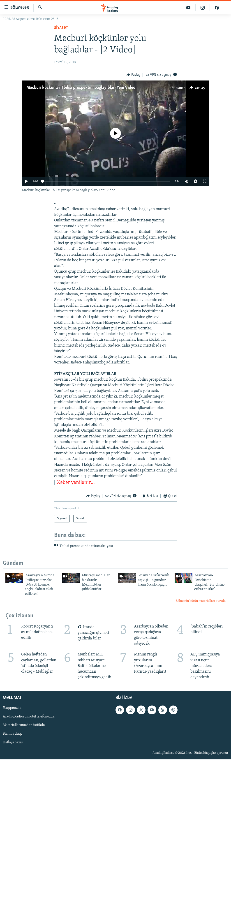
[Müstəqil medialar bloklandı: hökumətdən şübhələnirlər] (71, 578)
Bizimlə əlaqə (12, 734)
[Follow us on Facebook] (120, 710)
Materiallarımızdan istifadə (24, 725)
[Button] (133, 75)
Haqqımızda (12, 708)
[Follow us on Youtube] (152, 710)
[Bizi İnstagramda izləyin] (203, 7)
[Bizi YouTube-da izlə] (188, 7)
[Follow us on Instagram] (130, 710)
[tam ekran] (204, 181)
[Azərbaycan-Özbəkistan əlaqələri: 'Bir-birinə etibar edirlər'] (183, 578)
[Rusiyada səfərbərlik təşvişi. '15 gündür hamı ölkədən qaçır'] (127, 578)
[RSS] (162, 710)
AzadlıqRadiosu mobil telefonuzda (29, 717)
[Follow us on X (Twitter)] (141, 710)
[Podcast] (173, 710)
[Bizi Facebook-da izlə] (217, 7)
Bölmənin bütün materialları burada (201, 601)
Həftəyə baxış (13, 742)
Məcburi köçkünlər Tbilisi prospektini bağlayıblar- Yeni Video (80, 87)
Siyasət (61, 28)
